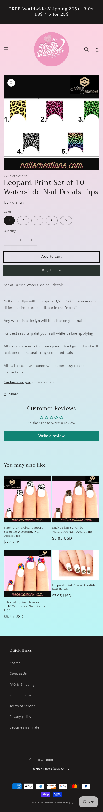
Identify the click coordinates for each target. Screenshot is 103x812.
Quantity (10, 231)
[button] (6, 49)
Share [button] (13, 394)
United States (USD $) (48, 769)
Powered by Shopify (64, 803)
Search (15, 663)
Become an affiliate (24, 728)
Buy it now (51, 270)
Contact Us (18, 674)
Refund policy (20, 695)
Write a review (51, 436)
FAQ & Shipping (22, 685)
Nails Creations (45, 803)
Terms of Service (22, 706)
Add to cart (51, 257)
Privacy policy (20, 717)
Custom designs (17, 382)
